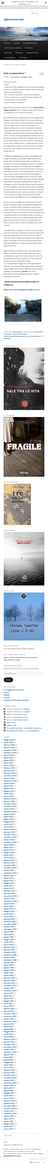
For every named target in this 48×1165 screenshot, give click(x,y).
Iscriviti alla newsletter (13, 666)
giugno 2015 (8, 1060)
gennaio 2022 (9, 863)
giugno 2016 (8, 1029)
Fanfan (6, 692)
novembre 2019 (10, 924)
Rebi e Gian (8, 52)
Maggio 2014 (9, 1093)
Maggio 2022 (9, 852)
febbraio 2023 (9, 829)
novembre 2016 (10, 1016)
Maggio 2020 (9, 911)
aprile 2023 (8, 824)
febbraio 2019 (9, 947)
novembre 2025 (10, 750)
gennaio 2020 (9, 919)
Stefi (8, 714)
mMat (9, 725)
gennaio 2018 (9, 980)
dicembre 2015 (9, 1044)
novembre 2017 (10, 986)
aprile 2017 (8, 1003)
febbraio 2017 (9, 1009)
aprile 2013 (8, 1126)
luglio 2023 (8, 817)
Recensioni (19, 52)
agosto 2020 (9, 904)
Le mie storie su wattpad (12, 48)
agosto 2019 (9, 932)
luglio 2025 (8, 758)
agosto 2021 (9, 876)
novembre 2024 (10, 776)
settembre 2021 (10, 873)
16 (41, 74)
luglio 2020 (8, 906)
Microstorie (29, 48)
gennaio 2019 (9, 950)
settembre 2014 (10, 1083)
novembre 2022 (10, 837)
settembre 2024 (10, 781)
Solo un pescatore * (15, 73)
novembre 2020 (10, 896)
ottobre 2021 (9, 870)
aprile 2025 (8, 763)
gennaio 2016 (9, 1042)
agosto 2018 (9, 963)
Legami (7, 698)
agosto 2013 (9, 1116)
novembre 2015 (10, 1047)
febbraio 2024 (9, 799)
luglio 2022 (8, 847)
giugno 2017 (8, 998)
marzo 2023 (8, 827)
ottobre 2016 (9, 1019)
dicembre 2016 (9, 1014)
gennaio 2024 (9, 801)
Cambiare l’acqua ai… (34, 728)
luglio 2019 (8, 934)
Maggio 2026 (9, 740)
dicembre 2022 (10, 835)
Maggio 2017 (9, 1001)
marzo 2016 (8, 1037)
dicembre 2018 (9, 952)
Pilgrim (7, 695)
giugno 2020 (9, 909)
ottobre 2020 (9, 899)
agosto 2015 (9, 1055)
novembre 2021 (10, 868)
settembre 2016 (10, 1021)
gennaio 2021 (9, 893)
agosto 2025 (9, 755)
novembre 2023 (10, 806)
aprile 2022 (8, 855)
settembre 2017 (10, 991)
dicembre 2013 (9, 1106)
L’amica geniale (9, 57)
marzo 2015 (8, 1067)
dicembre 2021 (9, 865)
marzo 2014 (8, 1098)
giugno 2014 (8, 1090)
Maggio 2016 (9, 1032)
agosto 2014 (9, 1085)
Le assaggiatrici (33, 730)
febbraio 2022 (9, 860)
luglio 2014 (8, 1088)
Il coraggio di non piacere (14, 690)
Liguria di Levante (20, 334)
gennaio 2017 (9, 1011)
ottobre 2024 (9, 778)
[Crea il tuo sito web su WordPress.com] (24, 2)
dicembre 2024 (10, 773)
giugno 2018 (8, 968)
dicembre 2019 (9, 922)
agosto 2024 (9, 783)
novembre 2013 (10, 1108)
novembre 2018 (10, 955)
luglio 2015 (8, 1057)
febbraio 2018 (9, 978)
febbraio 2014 (9, 1101)
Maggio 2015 (9, 1062)
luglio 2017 (8, 996)
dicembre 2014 (9, 1075)
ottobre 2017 (9, 988)
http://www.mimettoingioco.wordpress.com (22, 290)
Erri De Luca (23, 57)
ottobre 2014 (9, 1080)
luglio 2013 (8, 1119)
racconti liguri (34, 336)
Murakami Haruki (32, 52)
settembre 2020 (10, 901)
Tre (14, 722)
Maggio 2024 (9, 791)
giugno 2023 (9, 819)
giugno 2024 (9, 788)
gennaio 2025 (9, 771)
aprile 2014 (8, 1096)
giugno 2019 (8, 937)
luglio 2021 (8, 878)
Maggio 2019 (9, 939)
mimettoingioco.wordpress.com (16, 336)
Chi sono (7, 43)
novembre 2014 (10, 1078)
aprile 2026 (8, 742)
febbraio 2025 (9, 768)
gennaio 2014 (9, 1103)
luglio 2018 (8, 965)
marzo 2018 (8, 975)
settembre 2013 (10, 1113)
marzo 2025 (8, 765)
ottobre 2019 (9, 927)
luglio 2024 (8, 786)
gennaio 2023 (9, 832)
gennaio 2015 (9, 1073)
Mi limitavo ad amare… (16, 730)
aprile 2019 (8, 942)
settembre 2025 (10, 753)
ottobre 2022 (9, 840)
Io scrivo (17, 43)
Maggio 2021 (9, 883)
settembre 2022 (10, 842)
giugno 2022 (9, 850)
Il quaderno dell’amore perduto (16, 700)
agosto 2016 (9, 1024)
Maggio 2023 (9, 822)
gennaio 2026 (9, 747)
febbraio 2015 (9, 1070)
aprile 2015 (8, 1065)
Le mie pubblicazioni (30, 43)
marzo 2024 (8, 796)
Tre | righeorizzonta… (15, 728)
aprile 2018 (8, 973)
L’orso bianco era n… (21, 714)
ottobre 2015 (9, 1049)
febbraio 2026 (9, 745)
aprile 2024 (8, 794)
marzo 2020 (9, 916)
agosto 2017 (8, 993)
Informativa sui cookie (12, 1155)
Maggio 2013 (9, 1124)
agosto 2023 (9, 814)
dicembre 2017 (9, 983)
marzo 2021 (8, 888)
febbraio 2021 (9, 891)
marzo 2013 (8, 1129)
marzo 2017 (8, 1006)
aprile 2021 (8, 886)
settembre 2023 (10, 812)
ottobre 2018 (9, 957)
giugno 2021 (8, 881)
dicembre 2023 (10, 804)
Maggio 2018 (9, 970)
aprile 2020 (8, 914)
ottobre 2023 (9, 809)
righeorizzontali (14, 19)
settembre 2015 (10, 1052)
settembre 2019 (10, 929)
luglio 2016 (8, 1026)
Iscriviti (8, 680)
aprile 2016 (8, 1034)
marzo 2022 (8, 858)
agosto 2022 (9, 845)
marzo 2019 (8, 945)
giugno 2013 (8, 1121)
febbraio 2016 (9, 1039)
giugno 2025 (9, 760)
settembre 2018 (10, 960)
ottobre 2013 (9, 1111)
